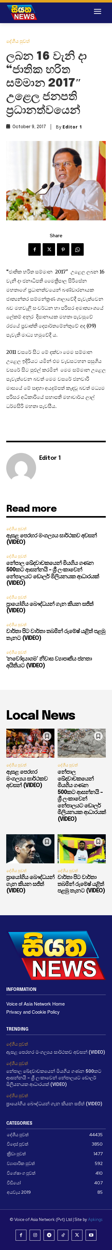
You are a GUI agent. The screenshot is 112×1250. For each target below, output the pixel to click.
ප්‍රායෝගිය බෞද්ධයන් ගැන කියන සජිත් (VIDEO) (30, 884)
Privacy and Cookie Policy (33, 1011)
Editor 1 (72, 127)
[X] (49, 249)
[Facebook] (34, 249)
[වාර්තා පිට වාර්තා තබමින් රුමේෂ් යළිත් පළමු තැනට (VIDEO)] (82, 848)
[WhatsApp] (77, 249)
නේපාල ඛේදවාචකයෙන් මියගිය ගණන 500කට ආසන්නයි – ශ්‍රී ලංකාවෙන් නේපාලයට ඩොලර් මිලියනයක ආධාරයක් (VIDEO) (53, 1078)
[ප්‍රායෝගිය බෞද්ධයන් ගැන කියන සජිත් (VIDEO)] (30, 848)
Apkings (95, 1219)
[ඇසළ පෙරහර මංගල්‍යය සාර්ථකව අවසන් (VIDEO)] (30, 743)
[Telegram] (49, 1235)
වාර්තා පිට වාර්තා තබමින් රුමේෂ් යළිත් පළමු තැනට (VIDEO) (81, 884)
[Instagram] (35, 1235)
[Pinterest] (63, 249)
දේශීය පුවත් (18, 41)
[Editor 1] (21, 468)
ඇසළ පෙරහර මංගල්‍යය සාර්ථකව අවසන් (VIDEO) (27, 778)
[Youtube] (91, 1235)
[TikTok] (63, 1235)
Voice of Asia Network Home (35, 1003)
